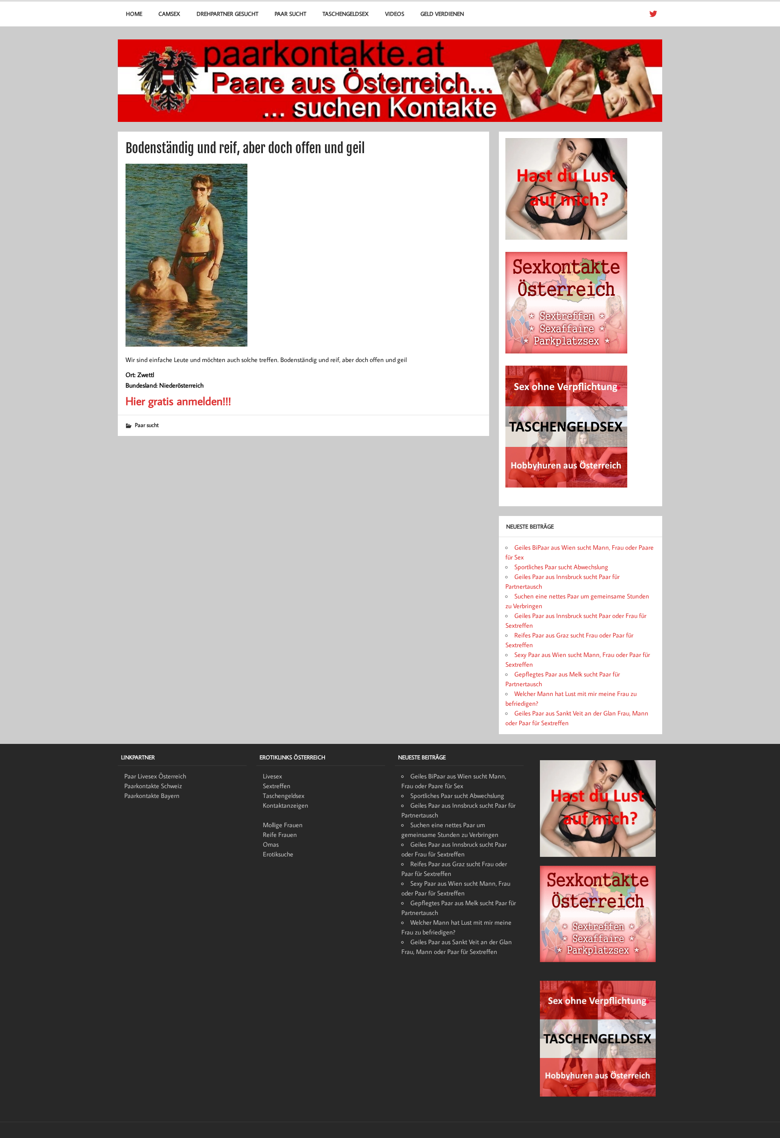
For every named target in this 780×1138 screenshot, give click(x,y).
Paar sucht (290, 13)
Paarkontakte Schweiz (153, 786)
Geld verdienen (442, 13)
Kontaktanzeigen (285, 805)
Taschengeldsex (345, 13)
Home (134, 13)
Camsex (169, 13)
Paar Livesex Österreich (155, 776)
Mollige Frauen (283, 825)
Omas (271, 844)
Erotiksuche (278, 854)
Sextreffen (276, 786)
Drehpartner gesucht (227, 13)
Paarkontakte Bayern (152, 795)
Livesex (272, 776)
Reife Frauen (280, 834)
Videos (394, 13)
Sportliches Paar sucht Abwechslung (561, 567)
